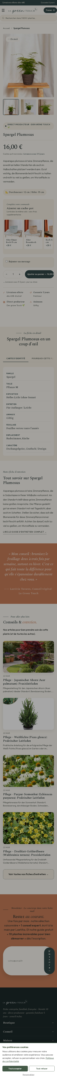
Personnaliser (28, 1075)
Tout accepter (15, 1068)
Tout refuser (41, 1068)
